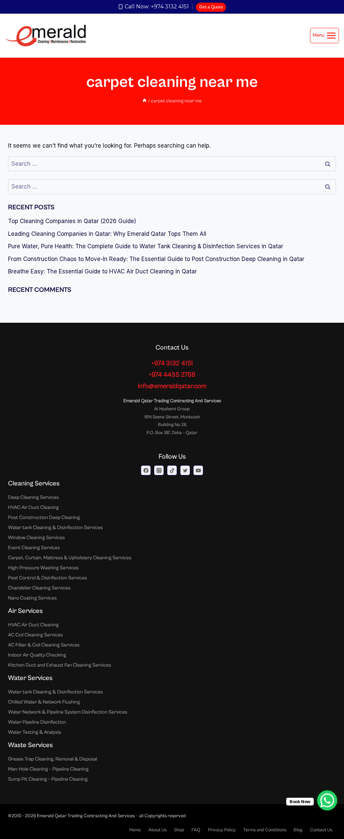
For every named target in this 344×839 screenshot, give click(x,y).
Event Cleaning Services (34, 547)
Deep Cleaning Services (33, 497)
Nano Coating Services (32, 598)
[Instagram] (159, 470)
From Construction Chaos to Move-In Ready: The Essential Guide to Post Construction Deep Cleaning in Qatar (156, 259)
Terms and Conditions (264, 830)
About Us (157, 830)
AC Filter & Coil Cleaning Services (44, 645)
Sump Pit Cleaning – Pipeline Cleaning (48, 779)
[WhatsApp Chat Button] (327, 800)
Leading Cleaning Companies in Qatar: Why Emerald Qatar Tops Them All (107, 233)
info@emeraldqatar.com (172, 386)
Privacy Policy (222, 830)
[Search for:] (172, 163)
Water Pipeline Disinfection (37, 722)
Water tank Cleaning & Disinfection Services (55, 527)
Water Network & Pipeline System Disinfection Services (67, 712)
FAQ (195, 830)
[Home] (144, 101)
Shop (179, 830)
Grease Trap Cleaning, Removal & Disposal (52, 759)
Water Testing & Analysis (34, 732)
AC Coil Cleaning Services (35, 635)
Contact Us (321, 830)
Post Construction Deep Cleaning (44, 517)
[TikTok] (172, 470)
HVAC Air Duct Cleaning (33, 507)
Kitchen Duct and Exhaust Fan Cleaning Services (59, 665)
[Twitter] (185, 470)
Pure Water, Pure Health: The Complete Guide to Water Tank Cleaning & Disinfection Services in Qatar (145, 246)
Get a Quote (211, 7)
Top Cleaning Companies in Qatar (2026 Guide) (72, 221)
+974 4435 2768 (172, 375)
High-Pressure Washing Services (43, 568)
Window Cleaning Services (36, 537)
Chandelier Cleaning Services (39, 588)
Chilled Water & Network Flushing (44, 702)
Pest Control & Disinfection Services (47, 578)
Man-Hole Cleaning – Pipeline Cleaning (48, 769)
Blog (298, 830)
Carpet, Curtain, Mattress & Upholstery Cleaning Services (69, 558)
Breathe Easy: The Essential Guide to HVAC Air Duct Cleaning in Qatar (102, 271)
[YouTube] (198, 470)
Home (135, 830)
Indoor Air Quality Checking (37, 655)
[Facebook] (146, 470)
